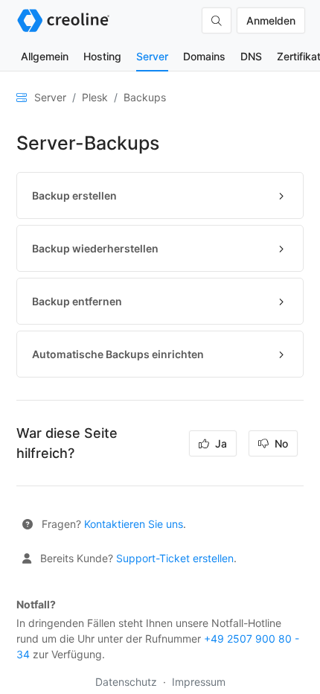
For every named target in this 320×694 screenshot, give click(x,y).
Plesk (95, 97)
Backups (145, 97)
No (280, 443)
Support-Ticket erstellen (175, 558)
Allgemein (44, 56)
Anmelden (270, 20)
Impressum (198, 681)
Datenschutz (127, 681)
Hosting (102, 56)
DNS (251, 56)
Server (152, 56)
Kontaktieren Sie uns (133, 524)
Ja (219, 443)
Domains (204, 56)
